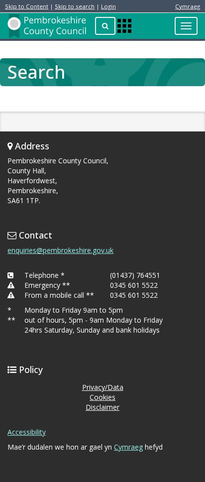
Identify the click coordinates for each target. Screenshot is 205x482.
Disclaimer (102, 407)
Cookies (102, 397)
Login (108, 6)
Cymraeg (187, 6)
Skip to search (75, 6)
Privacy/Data (102, 387)
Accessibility (26, 432)
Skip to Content (26, 6)
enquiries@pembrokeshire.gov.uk (60, 250)
